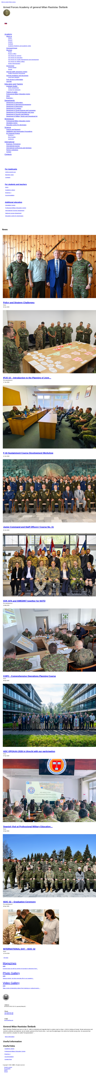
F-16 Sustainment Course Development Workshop (28, 453)
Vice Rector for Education (15, 57)
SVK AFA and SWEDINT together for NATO (24, 601)
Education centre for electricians (16, 125)
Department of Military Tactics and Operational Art (21, 116)
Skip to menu (12, 2)
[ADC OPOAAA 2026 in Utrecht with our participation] (3, 748)
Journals (9, 81)
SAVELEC (11, 139)
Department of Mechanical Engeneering (18, 104)
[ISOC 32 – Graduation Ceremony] (3, 898)
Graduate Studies (11, 86)
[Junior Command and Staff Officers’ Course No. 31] (3, 524)
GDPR (6, 1070)
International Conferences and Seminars (18, 148)
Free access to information (14, 79)
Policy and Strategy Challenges (19, 302)
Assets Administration (14, 63)
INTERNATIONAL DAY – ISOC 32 (19, 949)
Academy (8, 34)
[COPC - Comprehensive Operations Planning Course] (3, 673)
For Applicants (11, 169)
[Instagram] (4, 20)
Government (10, 66)
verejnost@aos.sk (8, 1020)
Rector (10, 51)
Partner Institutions (12, 150)
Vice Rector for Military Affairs (16, 61)
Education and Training (14, 84)
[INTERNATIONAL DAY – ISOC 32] (3, 946)
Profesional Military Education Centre (15, 208)
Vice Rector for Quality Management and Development (23, 59)
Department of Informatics (14, 102)
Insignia (10, 42)
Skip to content (5, 2)
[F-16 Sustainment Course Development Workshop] (3, 450)
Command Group (11, 48)
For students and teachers (16, 184)
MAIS (8, 96)
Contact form (8, 1059)
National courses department (13, 213)
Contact (8, 152)
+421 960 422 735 (8, 1012)
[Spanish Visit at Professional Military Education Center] (3, 823)
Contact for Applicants (14, 90)
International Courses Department (14, 210)
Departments (10, 100)
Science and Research (13, 129)
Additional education (13, 202)
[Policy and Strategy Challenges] (3, 299)
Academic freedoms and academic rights (19, 46)
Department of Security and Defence (17, 114)
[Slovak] (49, 23)
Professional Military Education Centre (18, 94)
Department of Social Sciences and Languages (21, 110)
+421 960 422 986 (8, 1014)
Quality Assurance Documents (16, 73)
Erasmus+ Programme (13, 144)
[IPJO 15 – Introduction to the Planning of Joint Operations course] (3, 374)
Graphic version (8, 1067)
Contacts (8, 154)
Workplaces (9, 119)
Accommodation (9, 195)
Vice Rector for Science (14, 55)
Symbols (10, 44)
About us (9, 36)
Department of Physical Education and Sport (20, 112)
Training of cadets (11, 92)
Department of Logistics (13, 108)
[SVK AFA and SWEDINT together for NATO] (3, 598)
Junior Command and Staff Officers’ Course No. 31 (28, 527)
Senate (10, 69)
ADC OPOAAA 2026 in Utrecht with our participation (29, 751)
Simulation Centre (11, 123)
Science (8, 127)
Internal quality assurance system (16, 71)
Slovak (6, 1071)
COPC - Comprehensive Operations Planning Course (29, 676)
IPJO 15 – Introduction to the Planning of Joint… (27, 378)
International (9, 142)
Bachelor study (9, 174)
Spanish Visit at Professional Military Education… (28, 826)
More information (9, 1036)
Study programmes (13, 88)
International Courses (13, 146)
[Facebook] (4, 18)
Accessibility (7, 1068)
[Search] (4, 158)
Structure (9, 50)
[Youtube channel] (4, 21)
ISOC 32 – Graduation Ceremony (19, 902)
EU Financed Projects (13, 133)
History (10, 38)
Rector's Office (12, 53)
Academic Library (10, 190)
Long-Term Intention (13, 77)
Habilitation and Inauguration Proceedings (19, 131)
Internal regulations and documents (17, 75)
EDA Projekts (12, 137)
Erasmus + (9, 98)
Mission (10, 40)
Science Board (12, 67)
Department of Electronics (14, 106)
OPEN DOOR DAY (10, 172)
